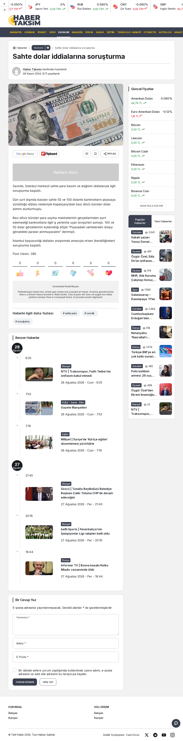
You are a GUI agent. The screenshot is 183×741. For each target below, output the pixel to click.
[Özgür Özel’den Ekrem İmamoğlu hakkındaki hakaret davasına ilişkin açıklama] (151, 390)
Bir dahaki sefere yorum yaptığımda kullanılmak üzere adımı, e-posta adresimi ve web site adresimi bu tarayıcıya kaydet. (65, 672)
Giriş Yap (48, 682)
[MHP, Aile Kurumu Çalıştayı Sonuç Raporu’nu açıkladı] (151, 275)
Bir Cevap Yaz (25, 600)
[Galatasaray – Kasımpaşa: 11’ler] (151, 294)
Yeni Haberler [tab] (163, 221)
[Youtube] (164, 734)
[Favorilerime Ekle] (95, 153)
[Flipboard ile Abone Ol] (49, 153)
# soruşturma (22, 321)
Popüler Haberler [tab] (140, 221)
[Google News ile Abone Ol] (25, 153)
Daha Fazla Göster (151, 205)
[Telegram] (155, 734)
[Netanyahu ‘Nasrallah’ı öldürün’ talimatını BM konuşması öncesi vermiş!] (151, 332)
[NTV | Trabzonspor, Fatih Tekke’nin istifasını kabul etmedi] (151, 409)
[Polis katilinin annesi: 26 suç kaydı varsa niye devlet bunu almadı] (151, 370)
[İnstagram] (172, 734)
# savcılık (89, 313)
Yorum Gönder (25, 682)
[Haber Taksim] (24, 20)
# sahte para (69, 313)
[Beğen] (86, 153)
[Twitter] (147, 734)
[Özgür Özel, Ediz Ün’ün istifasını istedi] (151, 256)
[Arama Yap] (171, 20)
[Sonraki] (4, 9)
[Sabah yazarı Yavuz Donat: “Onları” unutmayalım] (151, 237)
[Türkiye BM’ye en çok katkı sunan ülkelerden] (151, 351)
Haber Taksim (32, 69)
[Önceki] (4, 3)
